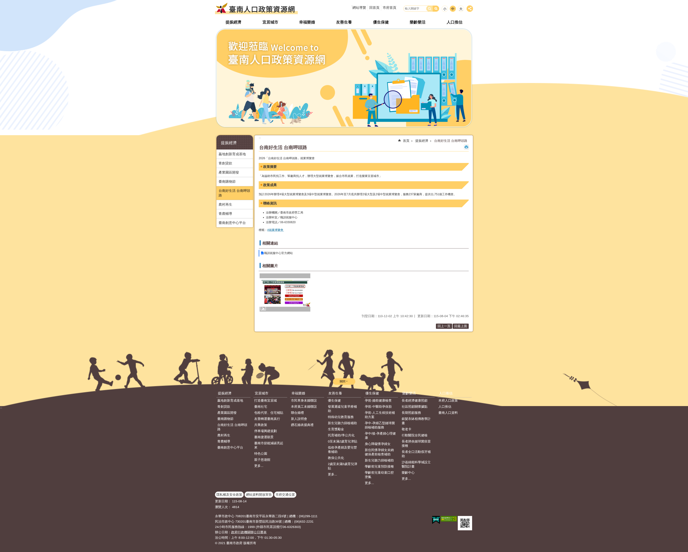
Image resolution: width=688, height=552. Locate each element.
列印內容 (466, 147)
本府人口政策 (448, 400)
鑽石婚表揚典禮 (302, 425)
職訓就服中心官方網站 (278, 253)
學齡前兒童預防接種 (379, 466)
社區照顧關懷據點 (414, 406)
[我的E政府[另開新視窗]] (436, 520)
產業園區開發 (229, 172)
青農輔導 (225, 213)
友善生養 (335, 393)
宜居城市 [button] (270, 22)
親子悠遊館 (262, 459)
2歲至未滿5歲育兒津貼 (342, 466)
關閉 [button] (342, 381)
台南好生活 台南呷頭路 (234, 193)
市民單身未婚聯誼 (304, 400)
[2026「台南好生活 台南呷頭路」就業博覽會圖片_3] (465, 523)
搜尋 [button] (429, 9)
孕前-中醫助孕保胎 (378, 406)
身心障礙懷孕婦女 (378, 444)
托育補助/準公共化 (341, 435)
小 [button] (444, 9)
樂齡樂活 (409, 393)
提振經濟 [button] (233, 22)
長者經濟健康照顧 (414, 400)
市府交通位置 (285, 494)
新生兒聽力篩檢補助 (342, 423)
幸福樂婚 (298, 393)
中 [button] (453, 9)
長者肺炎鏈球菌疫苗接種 (416, 443)
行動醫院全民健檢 (414, 435)
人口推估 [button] (454, 22)
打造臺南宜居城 (265, 400)
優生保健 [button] (381, 22)
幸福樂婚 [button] (307, 22)
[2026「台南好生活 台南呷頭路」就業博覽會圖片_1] (344, 78)
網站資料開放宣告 (259, 494)
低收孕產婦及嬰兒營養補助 (342, 450)
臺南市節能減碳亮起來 (268, 445)
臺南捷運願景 (264, 437)
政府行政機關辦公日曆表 (249, 532)
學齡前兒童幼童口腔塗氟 (379, 475)
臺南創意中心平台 (232, 223)
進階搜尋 (436, 9)
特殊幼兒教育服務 (341, 417)
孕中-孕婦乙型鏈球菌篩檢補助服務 (380, 425)
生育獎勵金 (336, 429)
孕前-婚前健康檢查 (378, 400)
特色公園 (260, 453)
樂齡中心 (408, 472)
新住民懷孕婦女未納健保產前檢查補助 (379, 452)
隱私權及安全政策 (229, 494)
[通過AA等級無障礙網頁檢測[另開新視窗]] (449, 519)
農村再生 (225, 204)
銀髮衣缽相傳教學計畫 (416, 421)
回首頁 (374, 8)
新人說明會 (299, 419)
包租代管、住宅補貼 (268, 412)
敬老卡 (406, 429)
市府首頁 (389, 8)
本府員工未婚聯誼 (304, 406)
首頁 (406, 141)
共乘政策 (260, 425)
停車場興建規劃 (265, 431)
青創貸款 (225, 163)
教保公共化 (336, 458)
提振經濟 (421, 141)
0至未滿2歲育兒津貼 (342, 441)
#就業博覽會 (275, 229)
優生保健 (334, 400)
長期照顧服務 (411, 412)
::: (216, 136)
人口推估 (446, 393)
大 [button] (461, 9)
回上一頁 (444, 326)
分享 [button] (470, 8)
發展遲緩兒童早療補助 (342, 409)
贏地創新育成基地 (232, 154)
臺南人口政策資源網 (256, 8)
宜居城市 (261, 393)
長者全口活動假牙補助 (416, 454)
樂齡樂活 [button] (418, 22)
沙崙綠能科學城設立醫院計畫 (416, 464)
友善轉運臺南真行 (267, 419)
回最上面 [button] (460, 326)
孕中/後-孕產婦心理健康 (380, 436)
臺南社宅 (260, 406)
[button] (285, 292)
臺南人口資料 (448, 412)
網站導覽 (359, 8)
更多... (258, 466)
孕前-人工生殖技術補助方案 (380, 415)
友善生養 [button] (344, 22)
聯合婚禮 (297, 412)
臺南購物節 (227, 181)
